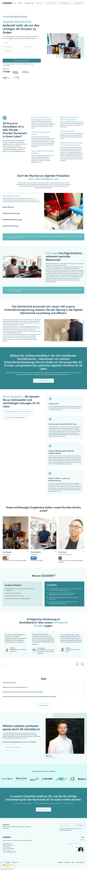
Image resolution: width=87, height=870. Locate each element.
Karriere (82, 852)
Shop (14, 3)
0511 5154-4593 (10, 848)
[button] (77, 664)
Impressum (60, 862)
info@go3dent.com (11, 852)
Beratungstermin (78, 3)
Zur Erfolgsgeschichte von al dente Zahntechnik (18, 411)
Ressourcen (39, 3)
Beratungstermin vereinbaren (43, 381)
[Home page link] (7, 3)
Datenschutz (67, 862)
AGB (73, 862)
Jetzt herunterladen (43, 809)
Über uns (20, 3)
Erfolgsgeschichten (29, 3)
